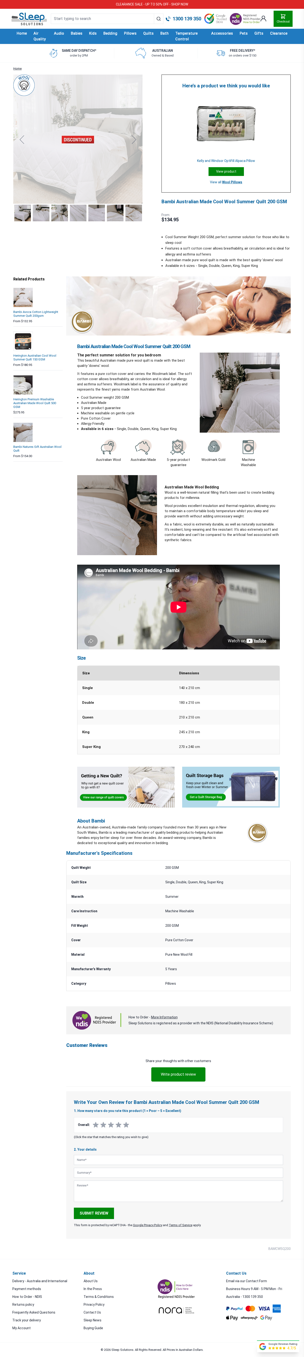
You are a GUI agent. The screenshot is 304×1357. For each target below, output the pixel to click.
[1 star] (96, 1125)
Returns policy (23, 1304)
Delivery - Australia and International (39, 1281)
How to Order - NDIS (27, 1297)
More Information (164, 1017)
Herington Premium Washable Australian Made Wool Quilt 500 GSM (34, 403)
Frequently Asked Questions (33, 1312)
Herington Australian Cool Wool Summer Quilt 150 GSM (34, 357)
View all (226, 182)
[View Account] (263, 18)
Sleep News (92, 1320)
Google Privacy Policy (147, 1225)
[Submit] (158, 19)
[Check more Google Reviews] (262, 1346)
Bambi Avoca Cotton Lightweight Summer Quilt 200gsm (35, 313)
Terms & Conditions (99, 1297)
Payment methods (26, 1289)
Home (22, 33)
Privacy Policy (94, 1304)
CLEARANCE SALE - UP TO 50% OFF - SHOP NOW (152, 4)
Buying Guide (93, 1328)
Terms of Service (180, 1225)
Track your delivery (26, 1320)
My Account (21, 1328)
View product (226, 171)
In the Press (93, 1289)
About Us (91, 1281)
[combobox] (107, 19)
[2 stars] (103, 1125)
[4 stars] (118, 1125)
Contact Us (92, 1312)
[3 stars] (111, 1125)
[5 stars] (126, 1125)
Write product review (178, 1074)
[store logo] (29, 19)
